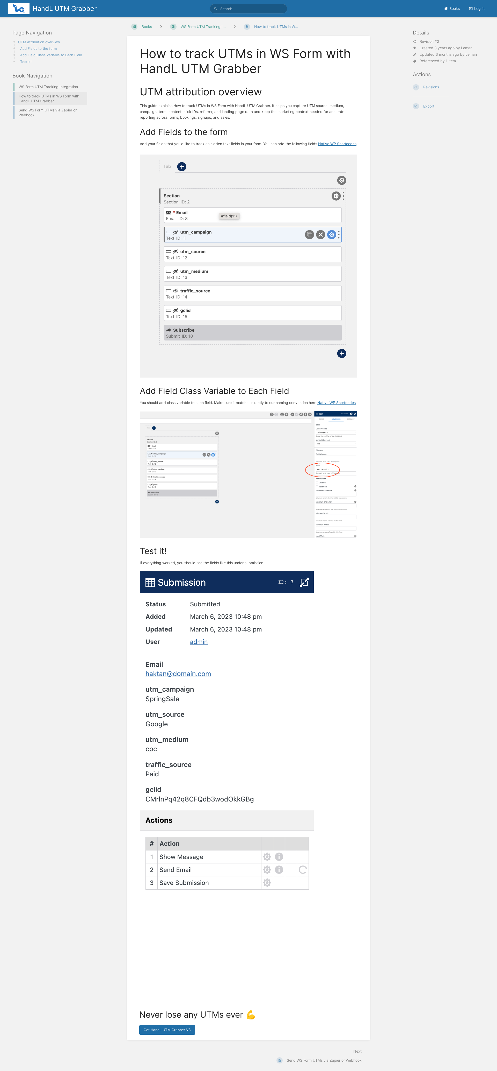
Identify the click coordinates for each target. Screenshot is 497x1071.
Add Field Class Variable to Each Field (51, 55)
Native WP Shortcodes (337, 143)
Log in (479, 8)
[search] (248, 8)
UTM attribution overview (39, 42)
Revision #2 (429, 41)
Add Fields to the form (38, 48)
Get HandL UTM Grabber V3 (167, 1030)
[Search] (215, 8)
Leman (466, 48)
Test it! (26, 62)
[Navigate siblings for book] (161, 26)
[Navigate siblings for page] (234, 26)
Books (454, 8)
